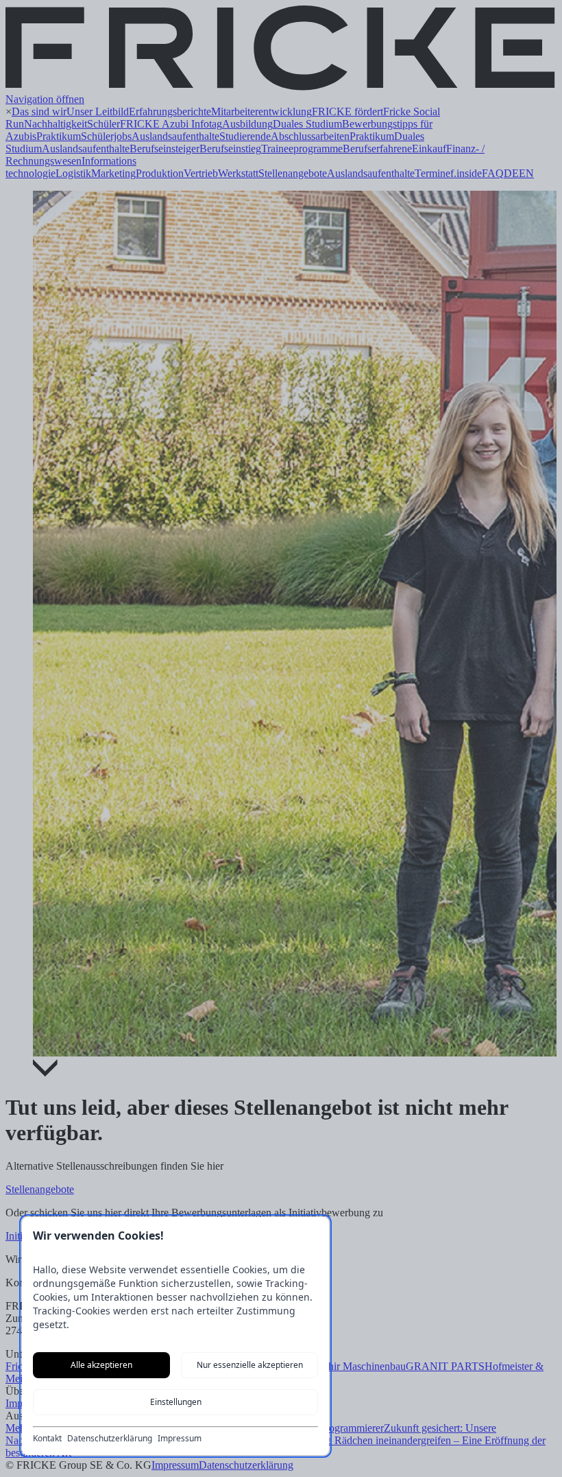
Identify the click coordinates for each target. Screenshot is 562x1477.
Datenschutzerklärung (109, 1438)
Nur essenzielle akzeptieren (250, 1365)
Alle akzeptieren (101, 1365)
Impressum (179, 1438)
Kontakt (47, 1438)
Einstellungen (175, 1402)
